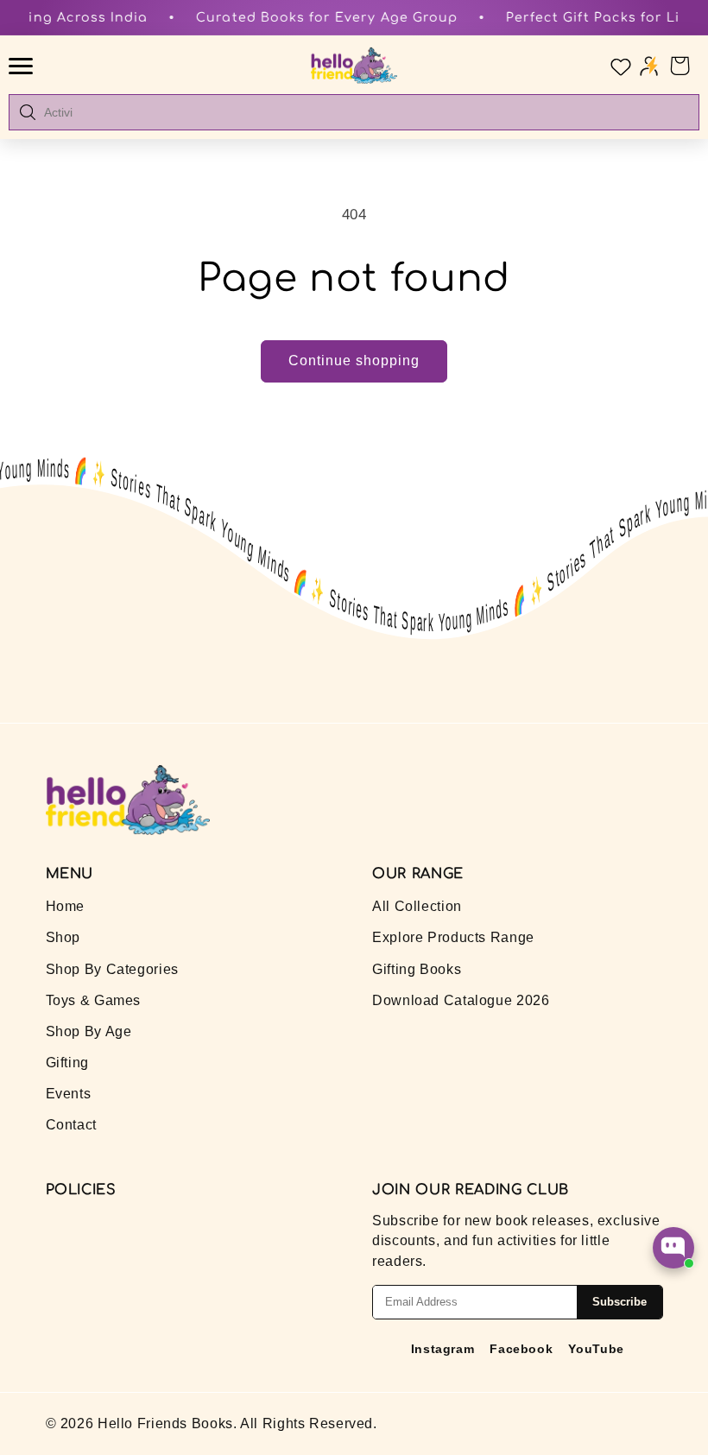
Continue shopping (354, 360)
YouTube (595, 1349)
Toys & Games (94, 1000)
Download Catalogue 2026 (461, 1000)
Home (65, 906)
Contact (71, 1124)
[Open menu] (23, 65)
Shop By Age (89, 1031)
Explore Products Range (453, 937)
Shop (63, 937)
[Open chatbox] (673, 1247)
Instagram (443, 1349)
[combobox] (366, 112)
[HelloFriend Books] (354, 65)
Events (69, 1093)
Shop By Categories (112, 969)
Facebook (521, 1349)
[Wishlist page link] (619, 66)
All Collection (417, 906)
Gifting (67, 1062)
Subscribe (619, 1301)
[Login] (649, 65)
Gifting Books (416, 969)
